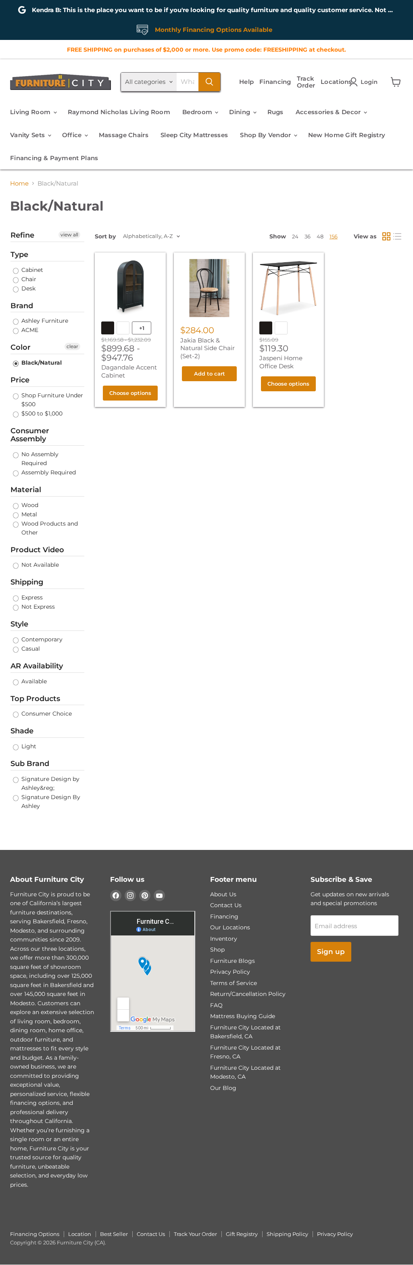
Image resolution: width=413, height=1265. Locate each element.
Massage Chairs (123, 135)
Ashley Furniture (44, 320)
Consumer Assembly (29, 435)
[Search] (209, 82)
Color (20, 347)
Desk (27, 288)
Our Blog (223, 1088)
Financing (275, 82)
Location (79, 1234)
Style (19, 624)
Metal (28, 514)
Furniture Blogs (232, 960)
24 (295, 236)
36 (308, 236)
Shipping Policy (287, 1234)
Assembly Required (48, 472)
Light (28, 746)
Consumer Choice (46, 713)
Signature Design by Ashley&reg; (49, 783)
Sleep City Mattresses (194, 135)
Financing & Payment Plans (54, 158)
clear (72, 346)
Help (246, 82)
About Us (223, 894)
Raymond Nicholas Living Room (119, 112)
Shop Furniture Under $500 (51, 400)
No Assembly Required (39, 459)
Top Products (35, 698)
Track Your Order (195, 1234)
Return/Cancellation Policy (248, 994)
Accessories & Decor (329, 112)
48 (320, 236)
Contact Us (226, 905)
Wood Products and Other (49, 528)
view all (69, 235)
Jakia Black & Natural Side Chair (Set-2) (207, 348)
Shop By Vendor (266, 135)
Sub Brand (29, 763)
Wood (29, 505)
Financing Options (34, 1234)
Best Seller (114, 1234)
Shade (21, 730)
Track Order (306, 82)
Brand (21, 305)
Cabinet (31, 269)
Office (72, 135)
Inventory (223, 938)
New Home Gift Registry (347, 135)
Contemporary (41, 639)
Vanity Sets (28, 135)
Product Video (37, 549)
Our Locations (230, 927)
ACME (29, 330)
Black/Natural (41, 362)
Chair (28, 279)
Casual (30, 648)
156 (334, 236)
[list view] (397, 236)
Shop (217, 949)
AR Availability (36, 666)
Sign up (331, 952)
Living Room (31, 112)
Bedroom (198, 112)
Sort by (105, 236)
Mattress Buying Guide (242, 1016)
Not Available (39, 564)
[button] (365, 82)
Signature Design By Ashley (50, 801)
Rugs (275, 112)
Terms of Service (233, 983)
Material (25, 489)
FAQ (216, 1005)
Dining (240, 112)
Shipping (26, 582)
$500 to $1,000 (41, 413)
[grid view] (386, 236)
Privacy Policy (230, 971)
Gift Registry (242, 1234)
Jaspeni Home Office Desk (280, 362)
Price (19, 380)
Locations (336, 82)
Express (31, 597)
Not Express (37, 606)
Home (19, 183)
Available (33, 681)
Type (19, 254)
